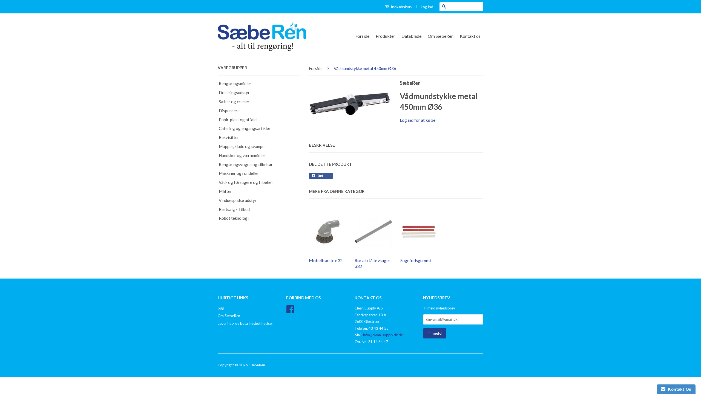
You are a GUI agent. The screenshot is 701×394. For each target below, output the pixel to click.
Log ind (427, 6)
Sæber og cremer (234, 101)
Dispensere (229, 110)
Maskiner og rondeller (239, 173)
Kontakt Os (678, 389)
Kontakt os (470, 36)
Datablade (411, 36)
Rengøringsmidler (235, 83)
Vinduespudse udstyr (238, 200)
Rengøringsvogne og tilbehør (246, 164)
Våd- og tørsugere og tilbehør (246, 182)
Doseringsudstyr (234, 92)
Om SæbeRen (440, 36)
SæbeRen (257, 365)
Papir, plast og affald (238, 119)
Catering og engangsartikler (245, 128)
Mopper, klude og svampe (242, 146)
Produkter (385, 36)
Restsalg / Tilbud (234, 209)
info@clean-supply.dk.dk (383, 335)
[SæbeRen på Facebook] (290, 311)
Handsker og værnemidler (242, 155)
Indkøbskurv (401, 6)
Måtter (225, 191)
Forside (362, 36)
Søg (221, 308)
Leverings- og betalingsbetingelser (245, 323)
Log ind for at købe (417, 120)
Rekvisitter (229, 137)
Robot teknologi (234, 218)
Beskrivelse (322, 145)
